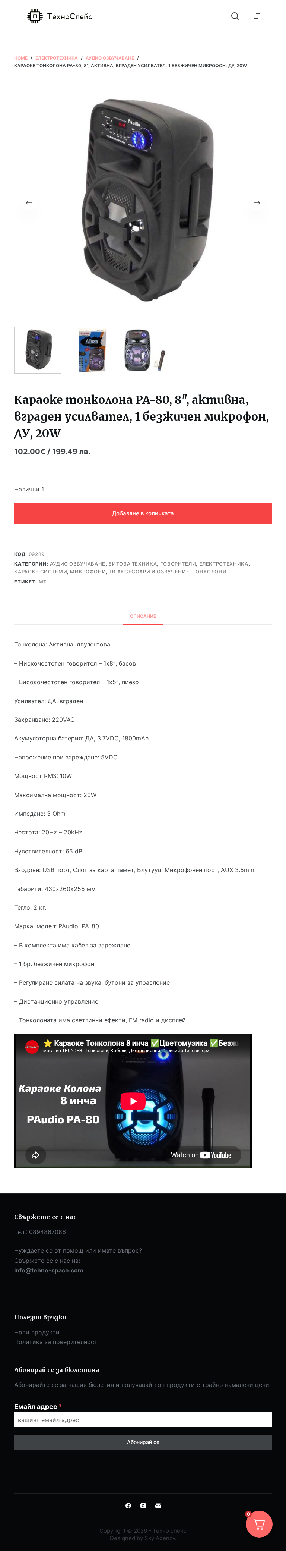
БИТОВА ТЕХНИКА (132, 564)
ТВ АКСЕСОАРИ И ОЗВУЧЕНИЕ (149, 572)
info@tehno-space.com (48, 1270)
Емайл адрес (38, 1406)
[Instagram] (143, 1505)
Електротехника (223, 564)
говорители (178, 564)
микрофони (88, 572)
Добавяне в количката (143, 513)
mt (43, 582)
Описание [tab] (143, 616)
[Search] (235, 16)
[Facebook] (128, 1505)
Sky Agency (159, 1538)
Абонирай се (143, 1442)
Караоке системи (40, 572)
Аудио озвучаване (77, 564)
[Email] (158, 1505)
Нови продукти (37, 1332)
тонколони (210, 572)
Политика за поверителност (56, 1342)
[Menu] (257, 16)
